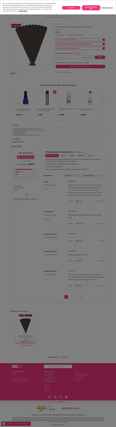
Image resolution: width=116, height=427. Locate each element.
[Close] (113, 7)
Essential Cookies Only (91, 7)
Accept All (71, 8)
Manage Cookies (107, 8)
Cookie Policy (22, 11)
